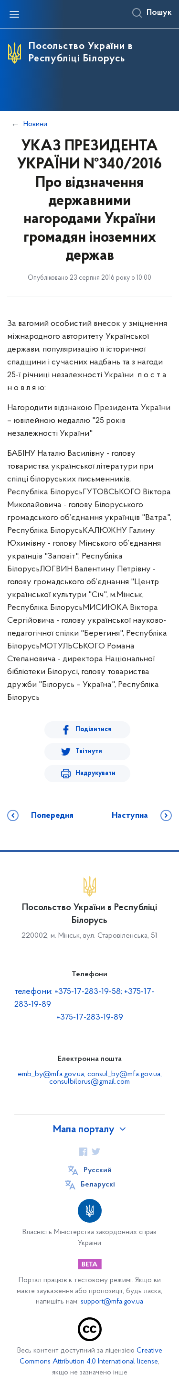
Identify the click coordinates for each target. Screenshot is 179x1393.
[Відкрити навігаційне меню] (14, 14)
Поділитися (93, 729)
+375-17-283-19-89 (89, 1017)
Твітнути (88, 751)
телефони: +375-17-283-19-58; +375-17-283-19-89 (84, 998)
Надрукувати (95, 773)
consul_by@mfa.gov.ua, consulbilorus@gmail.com (105, 1078)
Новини (35, 124)
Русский (98, 1170)
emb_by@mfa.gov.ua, (52, 1074)
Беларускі (98, 1184)
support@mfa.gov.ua (112, 1301)
